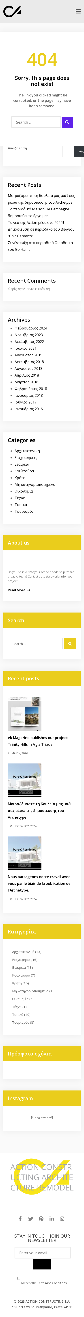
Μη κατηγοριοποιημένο (35, 484)
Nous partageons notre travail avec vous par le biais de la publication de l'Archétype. (39, 883)
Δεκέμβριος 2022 (29, 341)
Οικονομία (24, 491)
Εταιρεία (22, 464)
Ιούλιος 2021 (26, 348)
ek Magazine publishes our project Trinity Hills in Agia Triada (38, 741)
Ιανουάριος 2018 (29, 395)
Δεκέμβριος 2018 (29, 361)
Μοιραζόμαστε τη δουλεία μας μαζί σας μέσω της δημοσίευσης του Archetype (40, 810)
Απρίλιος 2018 (27, 375)
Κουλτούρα (24, 471)
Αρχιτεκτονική (27, 450)
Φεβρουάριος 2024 (31, 328)
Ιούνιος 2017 (26, 402)
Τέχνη (20, 497)
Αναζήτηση (17, 148)
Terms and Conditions (52, 1283)
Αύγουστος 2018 (28, 368)
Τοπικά (21, 504)
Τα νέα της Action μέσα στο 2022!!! (36, 222)
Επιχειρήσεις (26, 457)
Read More (17, 590)
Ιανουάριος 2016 (29, 408)
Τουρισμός (24, 511)
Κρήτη (20, 477)
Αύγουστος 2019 (28, 355)
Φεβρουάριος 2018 (31, 388)
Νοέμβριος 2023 (29, 334)
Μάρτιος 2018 (26, 381)
